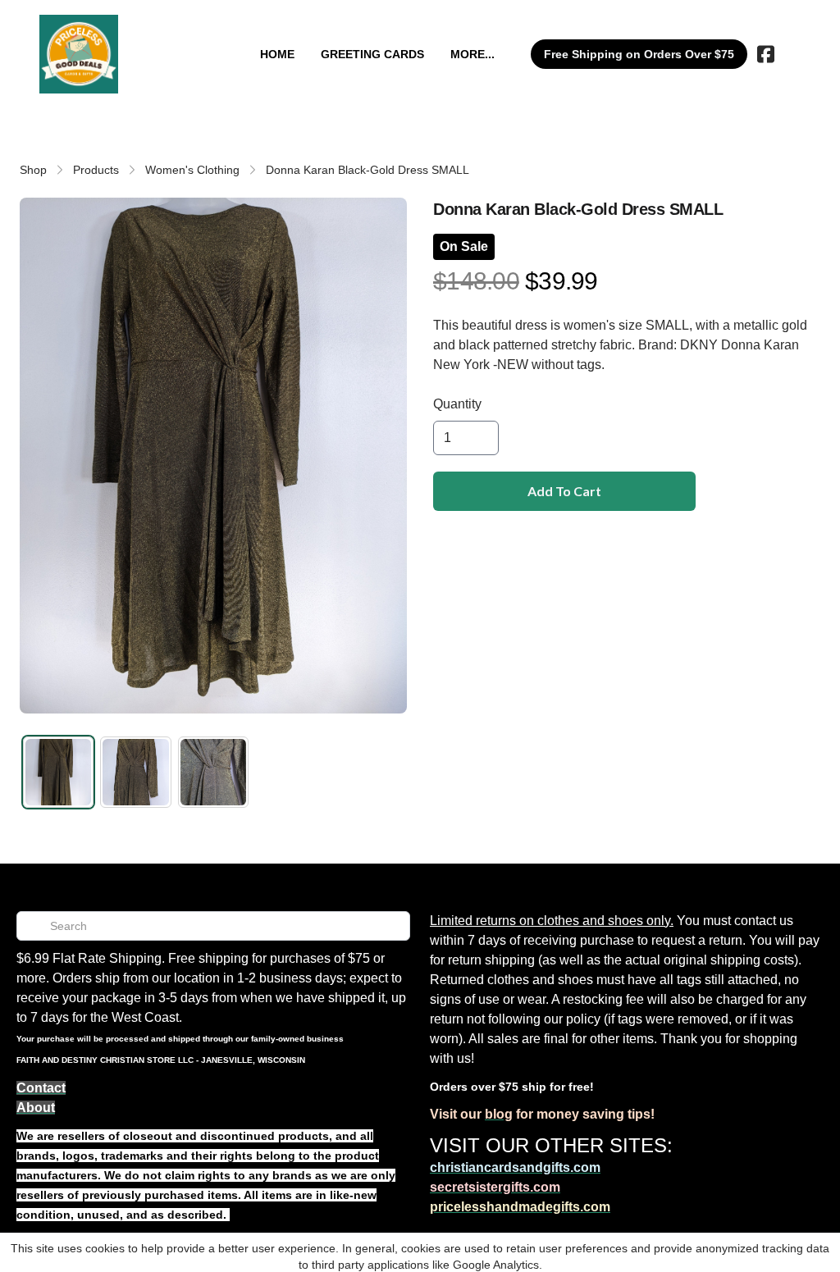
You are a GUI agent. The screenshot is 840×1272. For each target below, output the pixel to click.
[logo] (78, 54)
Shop (33, 169)
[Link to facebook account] (765, 54)
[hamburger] (138, 31)
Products (96, 169)
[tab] (58, 771)
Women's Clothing (192, 169)
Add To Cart (564, 491)
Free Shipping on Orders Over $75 (639, 54)
